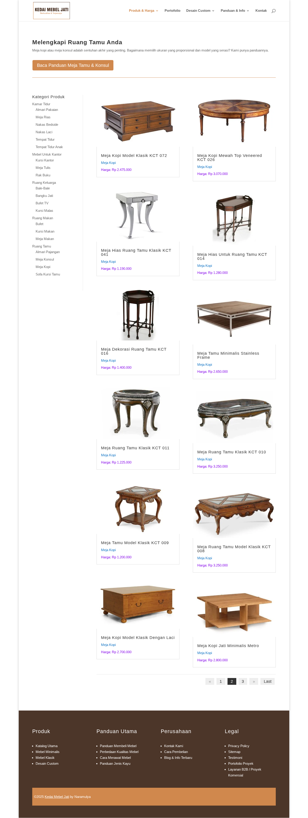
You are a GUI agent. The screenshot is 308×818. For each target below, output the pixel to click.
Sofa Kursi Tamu (48, 274)
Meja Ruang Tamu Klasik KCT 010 (231, 452)
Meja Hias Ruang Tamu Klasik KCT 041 (136, 252)
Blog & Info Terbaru (178, 758)
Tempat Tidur (45, 139)
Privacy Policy (238, 746)
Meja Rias (43, 117)
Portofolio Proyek (240, 763)
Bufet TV (42, 203)
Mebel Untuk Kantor (47, 154)
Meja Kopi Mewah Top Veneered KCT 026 (229, 157)
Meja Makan (45, 239)
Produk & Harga (141, 10)
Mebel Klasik (45, 758)
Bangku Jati (44, 196)
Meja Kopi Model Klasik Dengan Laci (138, 637)
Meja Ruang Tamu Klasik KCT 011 (135, 448)
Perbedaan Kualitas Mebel (119, 752)
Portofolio (172, 10)
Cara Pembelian (176, 752)
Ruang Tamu (41, 246)
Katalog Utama (46, 746)
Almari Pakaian (47, 110)
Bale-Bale (43, 188)
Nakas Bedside (47, 124)
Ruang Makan (42, 218)
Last (267, 681)
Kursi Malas (44, 210)
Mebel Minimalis (48, 752)
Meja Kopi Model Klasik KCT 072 (134, 155)
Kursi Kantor (45, 160)
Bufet (39, 224)
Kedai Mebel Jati (57, 797)
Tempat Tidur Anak (49, 147)
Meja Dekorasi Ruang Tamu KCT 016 (134, 351)
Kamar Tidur (41, 104)
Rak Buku (43, 175)
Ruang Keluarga (44, 182)
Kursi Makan (45, 231)
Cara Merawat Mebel (115, 758)
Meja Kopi (43, 267)
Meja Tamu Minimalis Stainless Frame (228, 355)
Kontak (261, 10)
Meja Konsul (45, 259)
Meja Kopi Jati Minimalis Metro (228, 645)
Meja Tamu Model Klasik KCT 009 (135, 543)
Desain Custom (198, 10)
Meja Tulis (43, 168)
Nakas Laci (44, 132)
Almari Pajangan (48, 252)
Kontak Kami (173, 746)
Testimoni (235, 758)
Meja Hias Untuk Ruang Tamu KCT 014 (232, 256)
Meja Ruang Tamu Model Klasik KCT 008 (234, 549)
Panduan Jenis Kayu (115, 763)
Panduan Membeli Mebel (118, 746)
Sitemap (234, 752)
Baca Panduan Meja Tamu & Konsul (73, 65)
